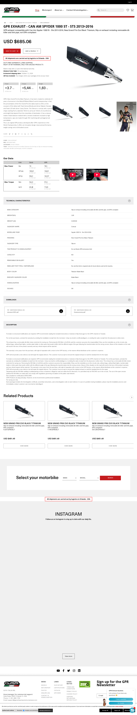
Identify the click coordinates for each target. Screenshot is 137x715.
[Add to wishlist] (42, 404)
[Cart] (132, 10)
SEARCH (110, 478)
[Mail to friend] (22, 134)
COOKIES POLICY (72, 694)
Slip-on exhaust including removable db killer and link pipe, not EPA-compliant (27, 147)
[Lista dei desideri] (128, 11)
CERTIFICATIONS (59, 688)
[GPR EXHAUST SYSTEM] (5, 22)
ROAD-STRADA (15, 144)
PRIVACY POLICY (72, 691)
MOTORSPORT (45, 688)
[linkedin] (25, 134)
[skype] (31, 134)
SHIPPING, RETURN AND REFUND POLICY (72, 698)
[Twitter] (9, 134)
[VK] (15, 134)
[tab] (68, 201)
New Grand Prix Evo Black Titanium (19, 146)
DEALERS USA (45, 693)
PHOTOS (44, 690)
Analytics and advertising (31, 710)
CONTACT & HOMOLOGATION (46, 696)
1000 (9, 146)
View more (24, 446)
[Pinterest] (18, 134)
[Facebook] (12, 134)
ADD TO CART (11, 51)
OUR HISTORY (58, 685)
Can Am (32, 146)
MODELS (44, 685)
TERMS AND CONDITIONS (71, 688)
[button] (132, 710)
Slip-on (36, 146)
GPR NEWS (57, 693)
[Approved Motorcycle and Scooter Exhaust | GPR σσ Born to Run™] (11, 13)
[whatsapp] (28, 134)
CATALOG (57, 690)
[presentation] (132, 397)
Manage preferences (45, 710)
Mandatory (19, 710)
